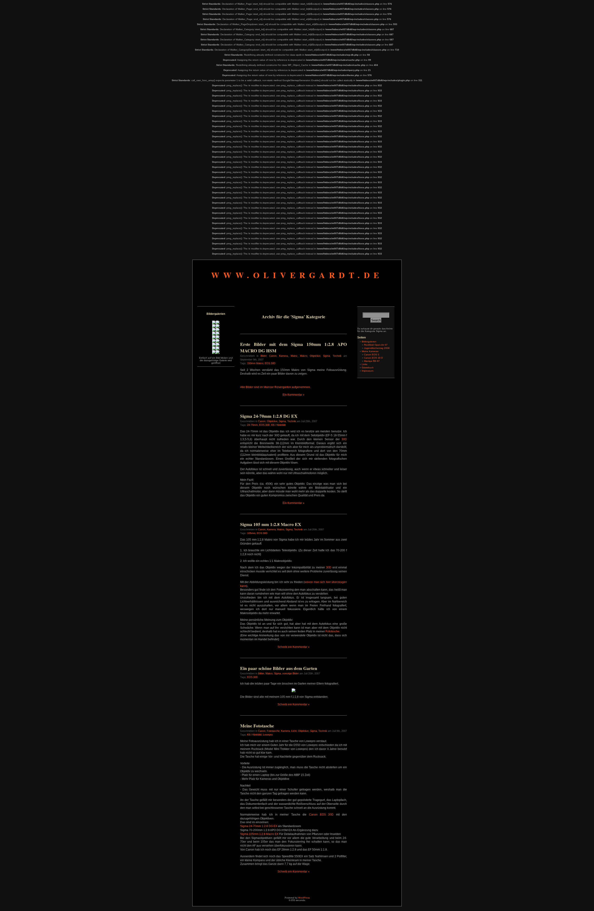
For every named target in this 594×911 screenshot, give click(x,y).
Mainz (294, 355)
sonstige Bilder (290, 673)
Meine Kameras (370, 351)
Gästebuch (368, 367)
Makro (303, 355)
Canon (273, 355)
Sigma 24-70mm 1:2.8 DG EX (268, 416)
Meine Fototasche (257, 726)
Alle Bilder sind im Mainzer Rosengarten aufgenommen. (275, 387)
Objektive (315, 355)
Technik (337, 355)
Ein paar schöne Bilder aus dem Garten (278, 668)
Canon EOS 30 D (373, 358)
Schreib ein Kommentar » (294, 647)
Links (364, 364)
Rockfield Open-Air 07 (375, 345)
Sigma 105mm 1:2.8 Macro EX (259, 834)
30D (344, 439)
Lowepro (268, 734)
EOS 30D (270, 363)
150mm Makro (255, 363)
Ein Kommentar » (293, 394)
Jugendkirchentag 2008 (377, 348)
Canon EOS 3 (371, 354)
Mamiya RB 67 (372, 361)
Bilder (264, 355)
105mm (251, 533)
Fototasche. (333, 631)
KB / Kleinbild (278, 425)
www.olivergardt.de (297, 275)
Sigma (326, 355)
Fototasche (273, 730)
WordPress (304, 897)
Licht (294, 730)
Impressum (367, 370)
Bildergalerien (369, 341)
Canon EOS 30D (321, 814)
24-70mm (252, 425)
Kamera (283, 355)
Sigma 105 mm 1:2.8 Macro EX (270, 524)
